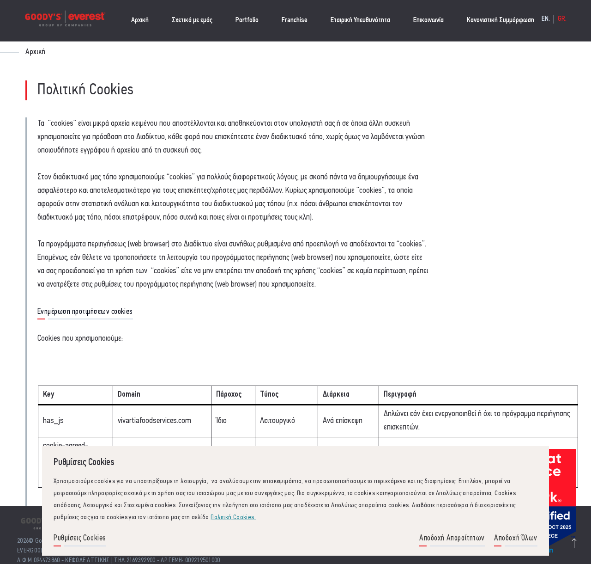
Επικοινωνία (428, 20)
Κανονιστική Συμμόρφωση (500, 20)
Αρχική (140, 20)
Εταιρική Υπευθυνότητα (360, 20)
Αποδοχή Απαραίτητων (452, 538)
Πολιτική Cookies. (233, 517)
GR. (562, 19)
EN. (546, 19)
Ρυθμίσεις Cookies (80, 538)
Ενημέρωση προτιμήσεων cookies (85, 312)
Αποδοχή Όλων (515, 538)
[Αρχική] (65, 20)
